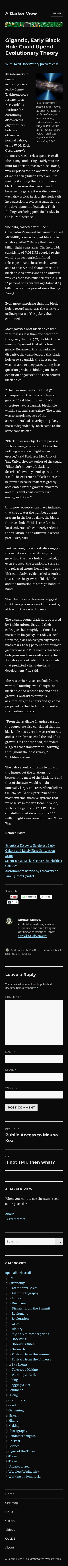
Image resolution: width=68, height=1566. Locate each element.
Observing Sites (23, 1344)
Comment (13, 997)
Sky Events (20, 1364)
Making (14, 1425)
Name (10, 1052)
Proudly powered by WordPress (43, 1559)
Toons (13, 1456)
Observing (19, 1339)
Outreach (18, 1349)
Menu (57, 13)
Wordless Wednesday (24, 1471)
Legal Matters (15, 1219)
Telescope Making (25, 1369)
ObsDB (10, 1538)
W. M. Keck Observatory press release (32, 64)
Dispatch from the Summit (31, 1308)
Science (14, 1446)
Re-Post (14, 1441)
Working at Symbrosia (25, 1476)
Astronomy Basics (25, 1288)
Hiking (13, 1420)
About (9, 1214)
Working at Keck (24, 1374)
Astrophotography (25, 1293)
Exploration (20, 1318)
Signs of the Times (22, 1451)
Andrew (15, 949)
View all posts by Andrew (32, 935)
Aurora (17, 1298)
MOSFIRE (26, 953)
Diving (13, 1395)
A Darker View (21, 13)
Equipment (20, 1313)
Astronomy (17, 1283)
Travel (13, 1461)
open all (11, 1273)
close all (25, 1273)
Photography (18, 1431)
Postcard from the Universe (31, 1359)
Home (9, 1494)
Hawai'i (14, 1415)
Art (11, 1278)
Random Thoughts (22, 1436)
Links (9, 1512)
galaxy (15, 953)
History (17, 1329)
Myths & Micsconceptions (30, 1334)
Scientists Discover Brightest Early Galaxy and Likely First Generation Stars (30, 850)
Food (12, 1405)
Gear (15, 1324)
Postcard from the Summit (31, 1354)
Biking (13, 1380)
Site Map (11, 1503)
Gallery (10, 1520)
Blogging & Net (19, 1385)
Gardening (16, 1410)
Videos (10, 1529)
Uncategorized (19, 1466)
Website (11, 1087)
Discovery (46, 949)
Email (10, 1069)
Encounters (17, 1400)
